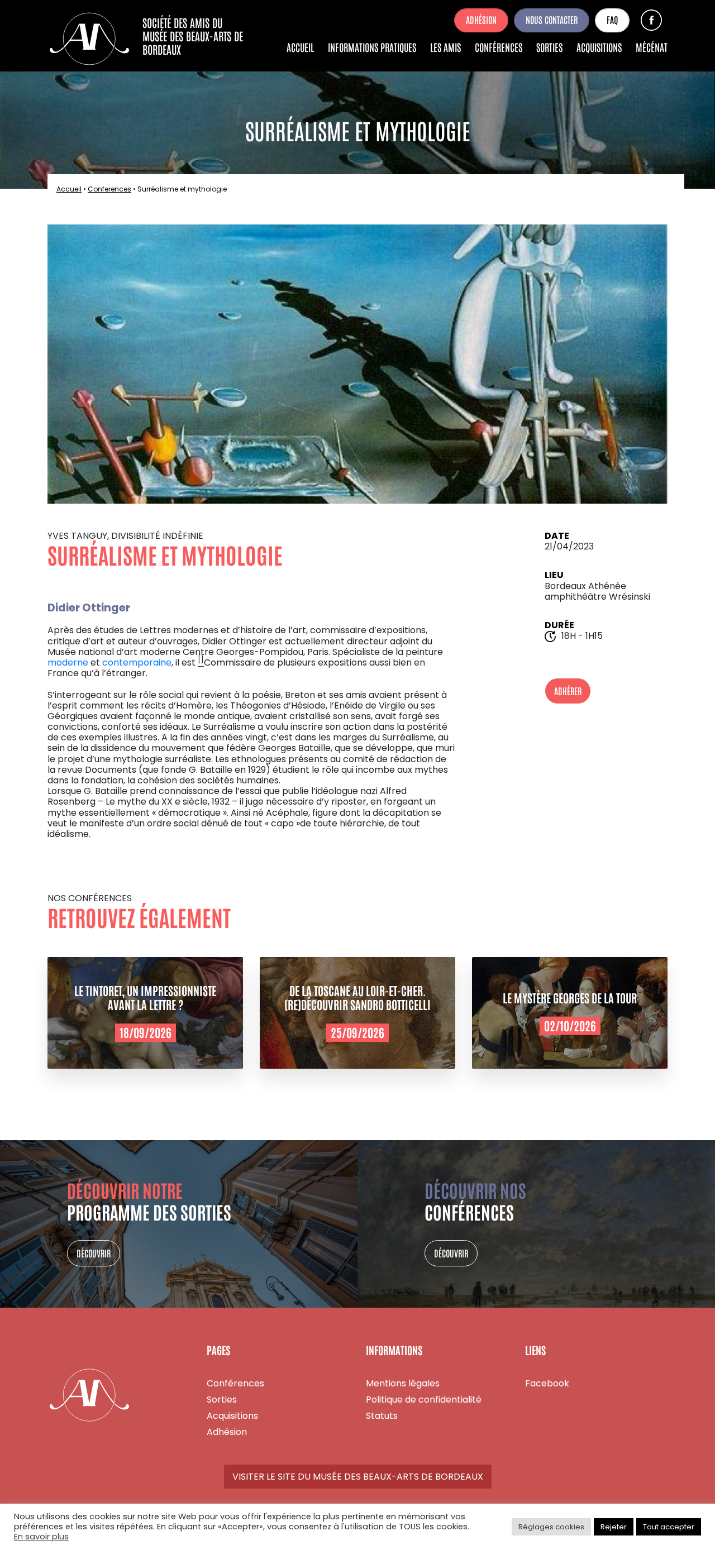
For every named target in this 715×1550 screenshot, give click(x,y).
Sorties (549, 47)
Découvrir (94, 1253)
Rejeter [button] (613, 1527)
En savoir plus (41, 1537)
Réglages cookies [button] (551, 1527)
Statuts (382, 1415)
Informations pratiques (372, 47)
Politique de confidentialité (424, 1399)
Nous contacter (552, 19)
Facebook (651, 20)
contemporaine (136, 662)
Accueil (300, 47)
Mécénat (652, 47)
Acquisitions (599, 47)
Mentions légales (403, 1383)
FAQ (612, 19)
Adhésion (481, 19)
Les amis (445, 47)
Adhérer (567, 690)
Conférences (498, 47)
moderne (67, 662)
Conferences (109, 189)
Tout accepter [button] (668, 1527)
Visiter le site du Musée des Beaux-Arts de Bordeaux (357, 1476)
